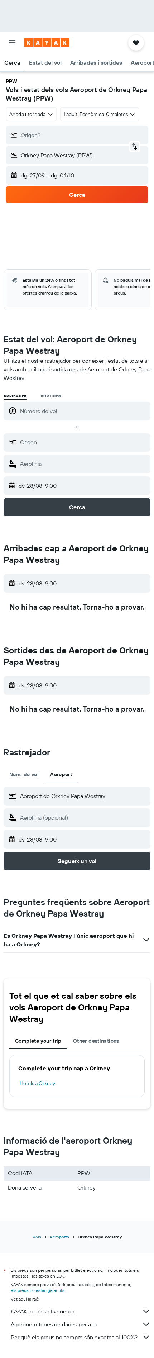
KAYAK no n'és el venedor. (43, 1311)
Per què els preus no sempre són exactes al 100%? (74, 1337)
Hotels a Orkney (37, 1083)
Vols (37, 1236)
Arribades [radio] (15, 396)
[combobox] (83, 442)
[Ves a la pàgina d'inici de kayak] (46, 42)
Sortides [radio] (51, 396)
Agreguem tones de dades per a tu (54, 1324)
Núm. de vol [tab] (24, 774)
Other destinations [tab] (96, 1041)
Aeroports (59, 1236)
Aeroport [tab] (61, 774)
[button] (12, 43)
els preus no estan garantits (37, 1290)
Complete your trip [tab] (38, 1041)
